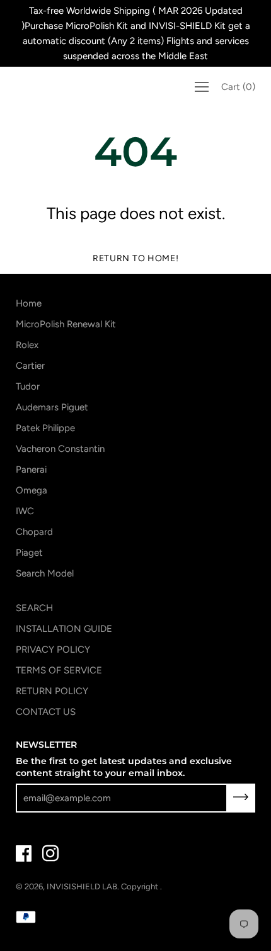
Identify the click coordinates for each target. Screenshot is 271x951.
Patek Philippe (45, 428)
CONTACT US (46, 711)
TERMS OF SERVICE (59, 670)
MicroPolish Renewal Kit (66, 324)
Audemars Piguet (52, 407)
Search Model (45, 573)
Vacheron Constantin (60, 448)
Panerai (31, 469)
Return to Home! (136, 258)
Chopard (34, 531)
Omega (31, 490)
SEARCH (34, 608)
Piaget (29, 552)
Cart (238, 87)
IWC (25, 511)
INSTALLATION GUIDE (64, 628)
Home (29, 303)
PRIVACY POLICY (53, 649)
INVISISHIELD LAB (82, 886)
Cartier (30, 365)
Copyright (140, 886)
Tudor (28, 386)
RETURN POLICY (52, 691)
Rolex (27, 345)
